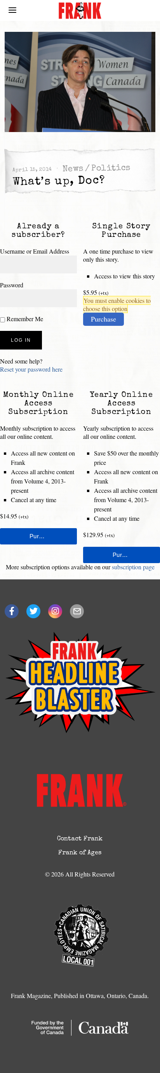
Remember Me (24, 319)
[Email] (77, 611)
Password (11, 285)
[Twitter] (33, 611)
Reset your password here (31, 369)
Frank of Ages (79, 853)
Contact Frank (80, 839)
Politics (110, 169)
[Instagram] (55, 611)
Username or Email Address (34, 251)
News (73, 169)
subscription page (133, 567)
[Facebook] (12, 611)
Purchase (103, 318)
